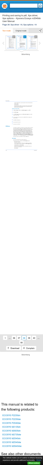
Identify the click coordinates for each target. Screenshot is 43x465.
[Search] (40, 6)
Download (14, 348)
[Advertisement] (21, 74)
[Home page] (4, 5)
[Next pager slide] (40, 43)
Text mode (6, 30)
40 (34, 337)
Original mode (21, 30)
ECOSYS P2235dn (11, 415)
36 (14, 337)
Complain (30, 348)
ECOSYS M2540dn (11, 438)
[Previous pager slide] (3, 43)
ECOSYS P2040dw (11, 422)
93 (21, 342)
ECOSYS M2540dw (11, 442)
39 (29, 337)
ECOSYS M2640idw (12, 445)
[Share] (40, 30)
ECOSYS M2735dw (11, 434)
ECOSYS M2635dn (11, 430)
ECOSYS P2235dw (11, 419)
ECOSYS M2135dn (11, 426)
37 (19, 337)
